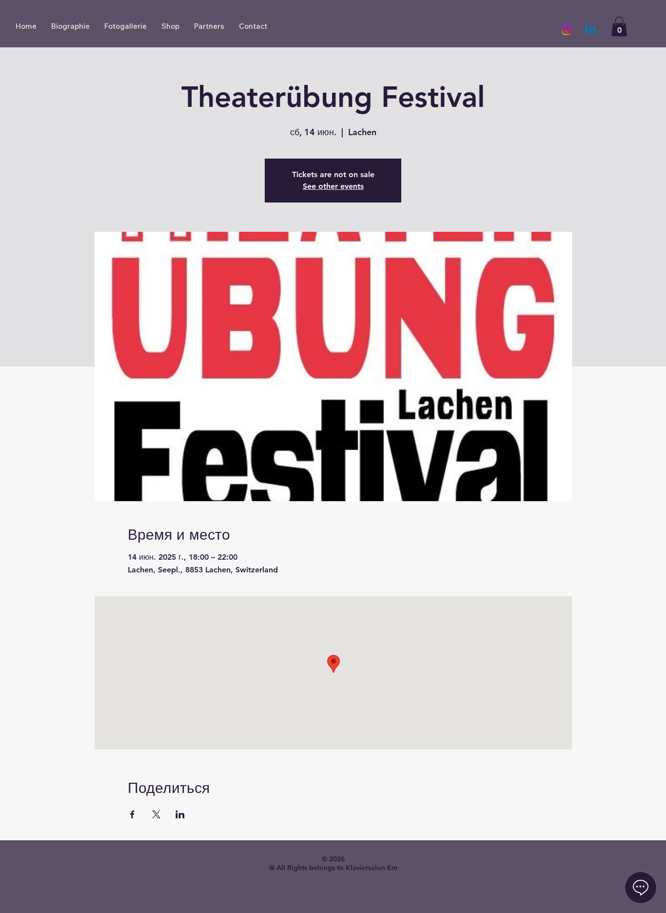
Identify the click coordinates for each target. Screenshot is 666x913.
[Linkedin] (590, 30)
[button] (619, 27)
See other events (333, 186)
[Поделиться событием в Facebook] (132, 814)
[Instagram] (567, 30)
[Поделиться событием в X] (156, 814)
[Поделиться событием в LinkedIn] (180, 814)
